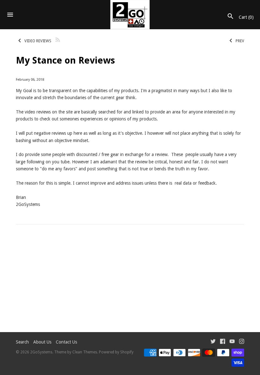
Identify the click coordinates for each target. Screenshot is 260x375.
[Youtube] (232, 342)
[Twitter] (213, 342)
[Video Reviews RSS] (57, 39)
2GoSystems (41, 352)
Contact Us (66, 341)
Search (22, 341)
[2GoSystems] (130, 14)
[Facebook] (222, 342)
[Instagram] (241, 342)
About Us (42, 341)
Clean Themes (84, 352)
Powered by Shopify (116, 352)
